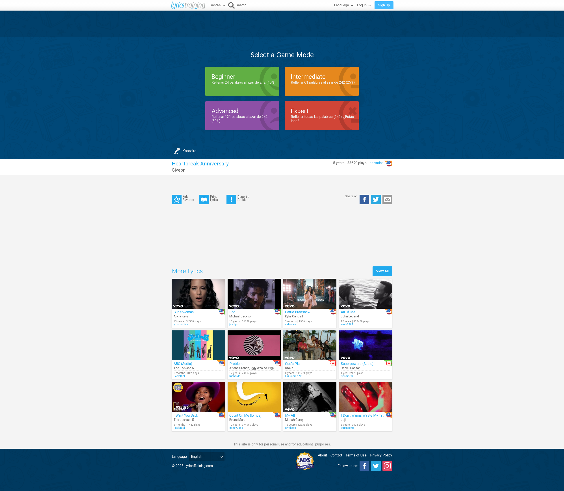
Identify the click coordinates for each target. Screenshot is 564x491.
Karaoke (189, 150)
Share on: (351, 196)
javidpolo (234, 324)
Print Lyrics (214, 198)
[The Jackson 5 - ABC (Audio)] (198, 345)
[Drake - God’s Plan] (309, 345)
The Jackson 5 (184, 368)
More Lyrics (187, 271)
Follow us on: (348, 466)
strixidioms (347, 427)
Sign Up (384, 5)
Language (341, 5)
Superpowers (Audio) (357, 364)
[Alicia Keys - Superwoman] (198, 294)
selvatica (376, 163)
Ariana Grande (239, 368)
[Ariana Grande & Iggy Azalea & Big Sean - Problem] (254, 345)
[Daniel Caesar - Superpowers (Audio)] (365, 345)
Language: (179, 456)
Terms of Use (356, 455)
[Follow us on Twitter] (376, 466)
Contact (336, 455)
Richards (234, 376)
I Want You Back (186, 415)
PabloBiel (179, 376)
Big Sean (274, 368)
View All (382, 271)
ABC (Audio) (183, 364)
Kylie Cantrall (294, 316)
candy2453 (236, 427)
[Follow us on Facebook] (364, 466)
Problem (236, 364)
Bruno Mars (237, 419)
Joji (343, 419)
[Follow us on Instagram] (387, 466)
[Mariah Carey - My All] (309, 397)
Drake (289, 368)
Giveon (178, 170)
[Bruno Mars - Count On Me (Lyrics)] (254, 397)
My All (290, 415)
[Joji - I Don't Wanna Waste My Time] (365, 397)
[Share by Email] (387, 199)
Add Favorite (188, 198)
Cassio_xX (347, 376)
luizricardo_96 (293, 376)
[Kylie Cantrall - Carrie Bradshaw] (309, 294)
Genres (215, 5)
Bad (232, 312)
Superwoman (184, 312)
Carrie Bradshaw (297, 312)
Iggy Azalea (259, 368)
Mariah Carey (294, 419)
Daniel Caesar (350, 368)
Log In (362, 5)
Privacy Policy (381, 455)
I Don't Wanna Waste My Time (364, 415)
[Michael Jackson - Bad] (254, 294)
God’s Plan (293, 364)
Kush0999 (347, 324)
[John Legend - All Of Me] (365, 294)
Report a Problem (243, 198)
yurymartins (181, 324)
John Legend (350, 316)
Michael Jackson (240, 316)
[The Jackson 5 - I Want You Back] (198, 397)
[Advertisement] (282, 24)
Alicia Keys (181, 316)
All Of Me (348, 312)
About (322, 455)
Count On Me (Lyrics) (245, 415)
